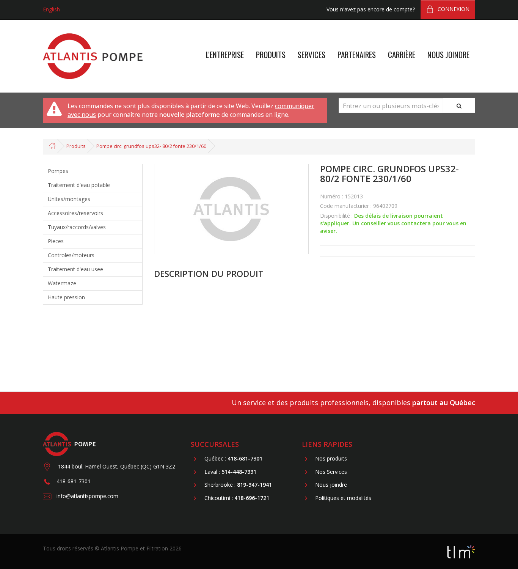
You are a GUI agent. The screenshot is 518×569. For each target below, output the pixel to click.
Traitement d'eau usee (75, 269)
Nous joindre (448, 54)
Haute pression (66, 297)
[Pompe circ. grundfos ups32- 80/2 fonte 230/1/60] (231, 209)
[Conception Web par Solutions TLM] (461, 551)
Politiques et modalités (343, 497)
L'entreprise (225, 54)
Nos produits (331, 458)
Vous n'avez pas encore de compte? (370, 9)
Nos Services (331, 471)
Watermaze (62, 283)
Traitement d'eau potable (79, 185)
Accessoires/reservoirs (75, 213)
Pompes (58, 170)
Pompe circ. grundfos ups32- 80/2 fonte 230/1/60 (151, 146)
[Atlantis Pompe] (93, 56)
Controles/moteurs (71, 255)
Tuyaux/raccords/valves (77, 227)
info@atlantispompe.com (87, 496)
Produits (271, 54)
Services (311, 54)
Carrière (401, 54)
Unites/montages (69, 199)
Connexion (453, 9)
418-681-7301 (74, 481)
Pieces (56, 241)
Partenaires (356, 54)
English (51, 9)
